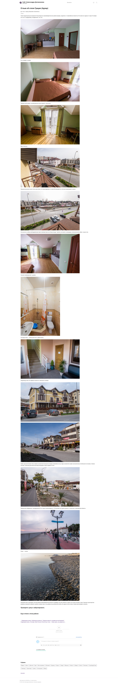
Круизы (53, 665)
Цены (34, 668)
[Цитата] (52, 645)
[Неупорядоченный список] (50, 645)
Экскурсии (39, 668)
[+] (58, 645)
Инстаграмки (41, 665)
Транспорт (29, 668)
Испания (48, 665)
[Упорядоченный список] (48, 645)
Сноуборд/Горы (92, 665)
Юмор (45, 668)
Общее (75, 665)
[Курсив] (43, 645)
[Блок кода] (54, 645)
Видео (22, 665)
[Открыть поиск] (96, 2)
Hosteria (35, 680)
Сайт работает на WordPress (25, 680)
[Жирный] (41, 645)
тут (21, 673)
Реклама (85, 665)
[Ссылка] (55, 645)
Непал (71, 665)
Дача (27, 665)
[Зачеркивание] (47, 645)
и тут (23, 673)
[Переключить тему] (93, 2)
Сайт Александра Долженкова (27, 682)
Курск (57, 665)
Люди (62, 665)
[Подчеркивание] (45, 645)
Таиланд (23, 668)
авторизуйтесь (79, 637)
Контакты (69, 2)
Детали (31, 665)
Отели (22, 13)
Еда (35, 665)
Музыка (66, 665)
